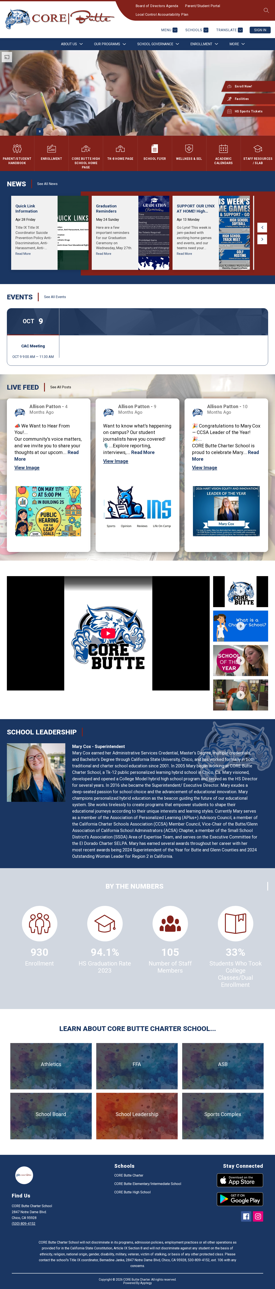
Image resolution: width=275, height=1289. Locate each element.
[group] (50, 233)
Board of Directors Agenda (157, 6)
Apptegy (146, 1283)
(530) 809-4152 (23, 1224)
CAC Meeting (33, 346)
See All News (47, 184)
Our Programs (107, 44)
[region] (108, 643)
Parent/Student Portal (202, 6)
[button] (262, 227)
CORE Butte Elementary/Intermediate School (147, 1184)
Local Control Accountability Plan (162, 14)
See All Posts (60, 387)
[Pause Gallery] (39, 131)
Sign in (260, 30)
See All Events (55, 297)
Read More (143, 452)
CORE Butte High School (132, 1192)
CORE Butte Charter (128, 1175)
